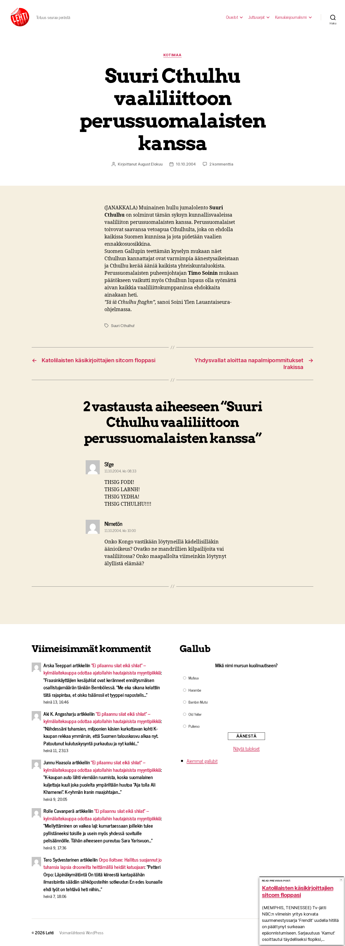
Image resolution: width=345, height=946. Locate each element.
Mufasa (193, 678)
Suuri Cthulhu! (122, 325)
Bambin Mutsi (198, 702)
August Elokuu (150, 164)
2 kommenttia (221, 164)
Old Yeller (194, 714)
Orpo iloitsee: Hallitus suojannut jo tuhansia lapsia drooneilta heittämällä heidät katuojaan (102, 863)
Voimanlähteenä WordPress (81, 932)
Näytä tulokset (246, 748)
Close (341, 879)
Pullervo (194, 726)
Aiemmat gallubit (202, 761)
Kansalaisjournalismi (291, 17)
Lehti (50, 932)
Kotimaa (172, 55)
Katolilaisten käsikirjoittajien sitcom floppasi (297, 891)
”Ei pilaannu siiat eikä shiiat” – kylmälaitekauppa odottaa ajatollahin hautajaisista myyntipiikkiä (102, 669)
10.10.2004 (186, 164)
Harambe (194, 690)
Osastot (232, 17)
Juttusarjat (256, 17)
